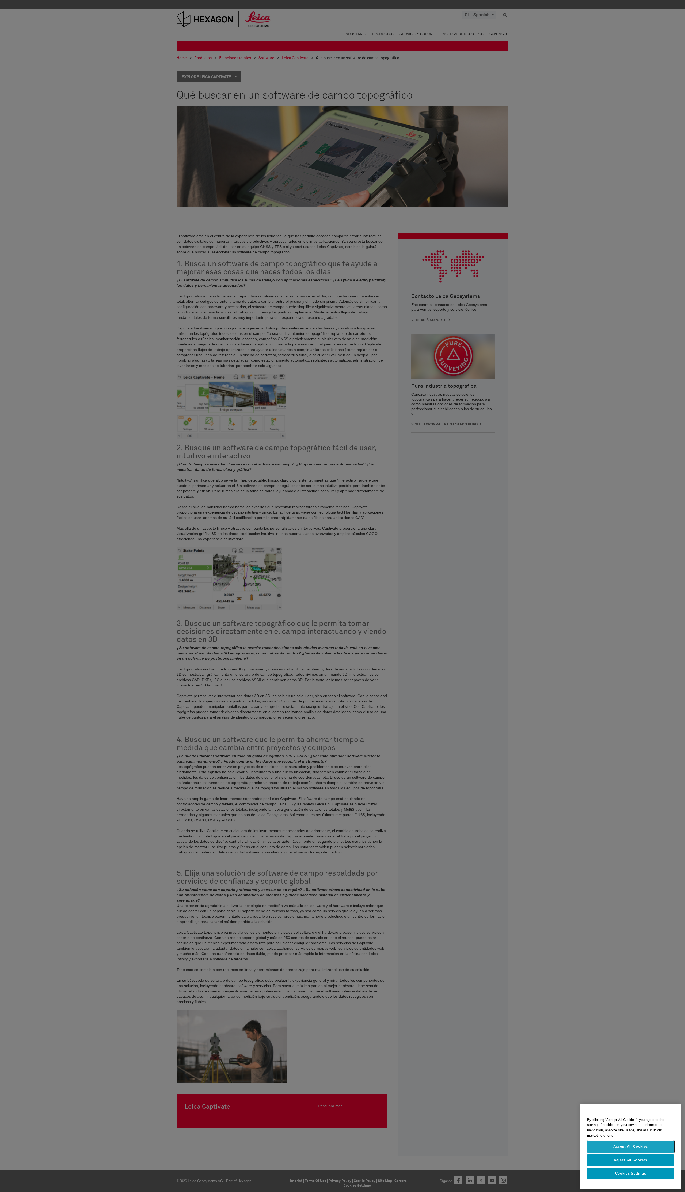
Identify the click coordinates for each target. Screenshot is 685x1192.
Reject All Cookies (630, 1160)
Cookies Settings (630, 1174)
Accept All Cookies (630, 1147)
